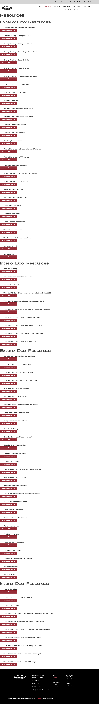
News (56, 2)
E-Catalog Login (87, 2)
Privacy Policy (70, 686)
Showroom (76, 6)
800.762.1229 (36, 684)
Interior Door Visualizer (72, 10)
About (39, 6)
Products (57, 6)
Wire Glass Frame (9, 254)
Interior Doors (87, 6)
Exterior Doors (87, 10)
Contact (63, 2)
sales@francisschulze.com (40, 690)
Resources (47, 6)
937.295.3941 (36, 681)
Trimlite (40, 698)
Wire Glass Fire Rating (10, 246)
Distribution (66, 6)
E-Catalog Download (74, 2)
